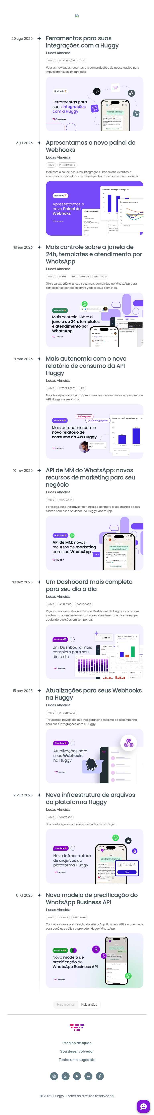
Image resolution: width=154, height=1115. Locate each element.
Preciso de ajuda (77, 1043)
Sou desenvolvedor (77, 1051)
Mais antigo (89, 1004)
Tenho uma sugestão (77, 1060)
